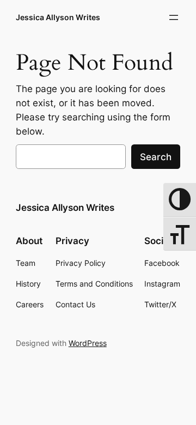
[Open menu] (173, 17)
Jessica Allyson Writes (58, 17)
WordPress (88, 343)
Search (155, 156)
